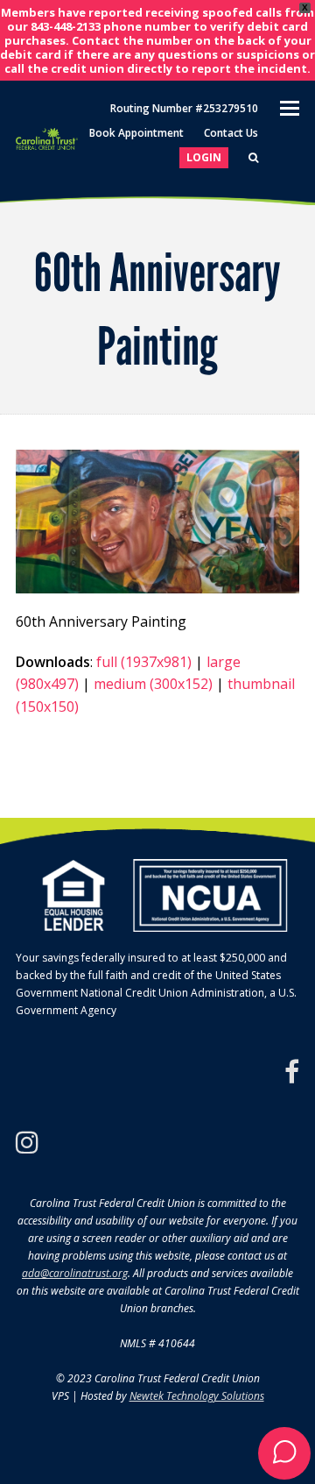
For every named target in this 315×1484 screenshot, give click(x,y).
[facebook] (291, 1072)
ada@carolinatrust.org (75, 1273)
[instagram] (27, 1142)
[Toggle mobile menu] (289, 107)
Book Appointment (136, 132)
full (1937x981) (144, 661)
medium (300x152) (153, 683)
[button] (284, 1453)
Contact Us (231, 132)
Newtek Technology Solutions (197, 1395)
